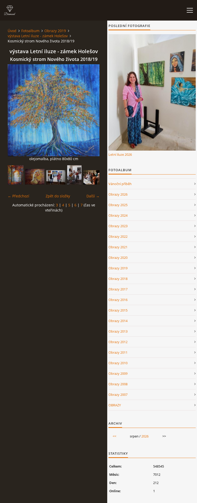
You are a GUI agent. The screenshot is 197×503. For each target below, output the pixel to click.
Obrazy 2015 (118, 310)
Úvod (12, 30)
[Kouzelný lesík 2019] (15, 175)
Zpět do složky (58, 196)
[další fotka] (91, 110)
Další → (93, 196)
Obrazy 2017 (118, 289)
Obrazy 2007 (118, 394)
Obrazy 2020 (118, 257)
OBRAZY (115, 405)
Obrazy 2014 (118, 320)
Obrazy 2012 (118, 342)
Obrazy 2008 (118, 384)
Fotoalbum (30, 30)
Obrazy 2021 (118, 247)
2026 (145, 436)
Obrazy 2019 (55, 30)
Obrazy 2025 (118, 205)
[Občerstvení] (93, 177)
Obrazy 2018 (118, 278)
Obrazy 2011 (118, 352)
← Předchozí (18, 196)
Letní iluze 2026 (120, 154)
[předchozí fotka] (16, 110)
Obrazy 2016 (118, 299)
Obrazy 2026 (118, 194)
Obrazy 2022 (118, 236)
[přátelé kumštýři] (55, 177)
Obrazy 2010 (118, 363)
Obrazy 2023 (118, 226)
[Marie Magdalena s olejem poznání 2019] (34, 177)
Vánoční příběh (120, 183)
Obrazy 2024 (118, 215)
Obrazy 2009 (118, 373)
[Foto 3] (74, 175)
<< (114, 436)
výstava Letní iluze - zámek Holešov (38, 35)
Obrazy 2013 (118, 331)
